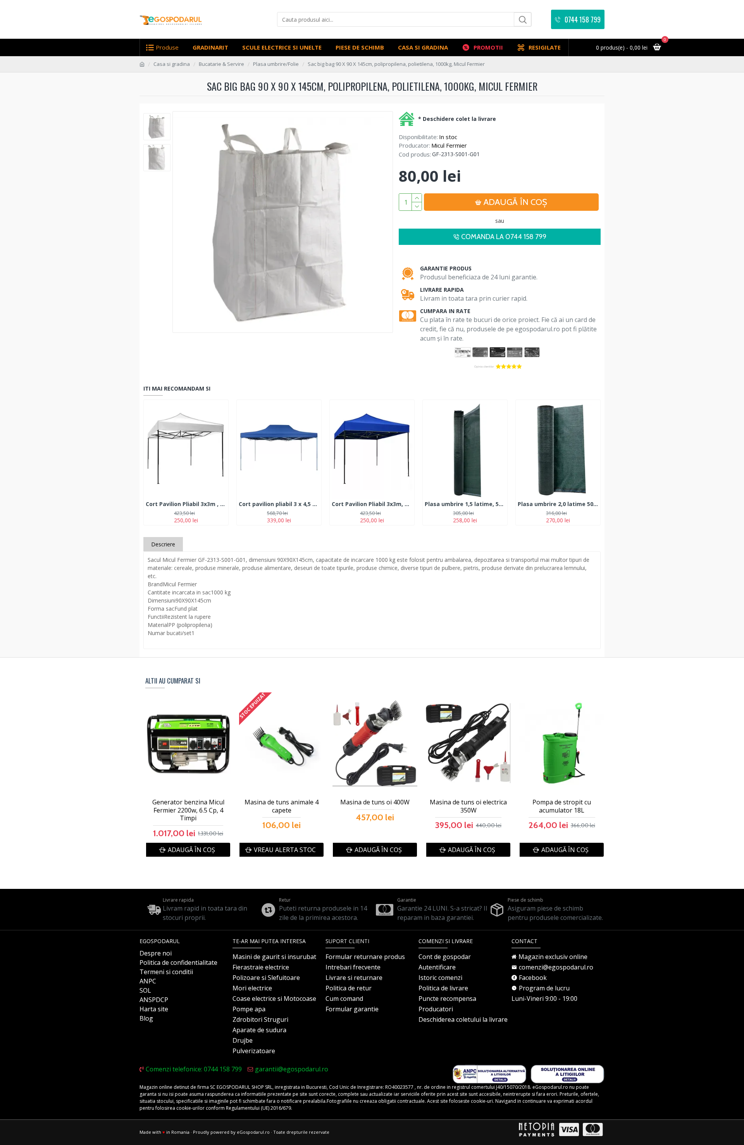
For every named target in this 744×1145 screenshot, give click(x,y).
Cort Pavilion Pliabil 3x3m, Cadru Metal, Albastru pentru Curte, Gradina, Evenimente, (372, 504)
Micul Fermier (449, 145)
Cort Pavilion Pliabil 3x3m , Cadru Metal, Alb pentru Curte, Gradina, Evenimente (186, 504)
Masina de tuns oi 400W (375, 802)
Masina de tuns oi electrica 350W (468, 806)
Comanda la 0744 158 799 (503, 236)
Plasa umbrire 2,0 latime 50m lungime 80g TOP (558, 504)
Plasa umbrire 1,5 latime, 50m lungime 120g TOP (465, 504)
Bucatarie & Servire (221, 63)
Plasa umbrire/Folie (276, 63)
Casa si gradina (171, 63)
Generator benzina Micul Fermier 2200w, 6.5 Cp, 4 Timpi (188, 810)
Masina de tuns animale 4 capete (282, 806)
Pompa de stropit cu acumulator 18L (561, 806)
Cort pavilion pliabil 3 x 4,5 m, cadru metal (279, 504)
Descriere (163, 544)
